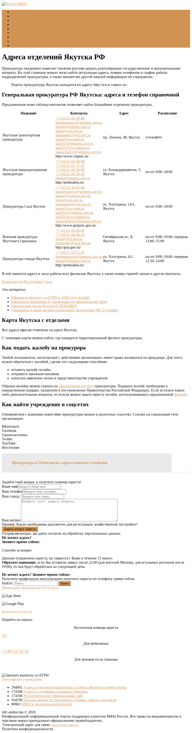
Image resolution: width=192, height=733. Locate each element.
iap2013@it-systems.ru (72, 148)
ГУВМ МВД (21, 24)
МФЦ (15, 16)
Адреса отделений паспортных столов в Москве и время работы (74, 687)
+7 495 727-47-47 (15, 651)
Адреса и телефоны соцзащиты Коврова (55, 692)
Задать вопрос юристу (20, 529)
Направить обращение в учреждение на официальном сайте (59, 302)
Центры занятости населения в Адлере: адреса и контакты (70, 700)
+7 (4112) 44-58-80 (70, 118)
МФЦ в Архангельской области (47, 704)
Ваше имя (10, 486)
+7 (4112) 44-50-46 (70, 174)
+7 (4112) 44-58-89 (70, 170)
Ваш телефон (12, 491)
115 (4, 635)
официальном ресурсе (76, 386)
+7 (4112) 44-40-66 (70, 230)
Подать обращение (26, 37)
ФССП (16, 29)
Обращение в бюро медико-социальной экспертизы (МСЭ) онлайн (64, 310)
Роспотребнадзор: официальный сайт (53, 696)
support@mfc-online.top (65, 725)
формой (180, 394)
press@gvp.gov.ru (68, 131)
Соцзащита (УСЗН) (26, 20)
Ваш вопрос (11, 520)
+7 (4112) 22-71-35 (70, 165)
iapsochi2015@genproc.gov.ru (78, 152)
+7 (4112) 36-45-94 (70, 187)
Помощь (18, 45)
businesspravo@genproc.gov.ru (78, 123)
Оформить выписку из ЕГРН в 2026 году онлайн (50, 297)
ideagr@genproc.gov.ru (72, 127)
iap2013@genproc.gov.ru (74, 144)
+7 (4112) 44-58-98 (70, 161)
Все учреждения (24, 33)
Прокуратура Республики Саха (27, 282)
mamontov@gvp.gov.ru (73, 135)
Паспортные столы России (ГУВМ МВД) (44, 306)
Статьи (16, 41)
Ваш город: (11, 496)
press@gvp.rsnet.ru (69, 139)
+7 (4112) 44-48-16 (70, 235)
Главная (17, 12)
